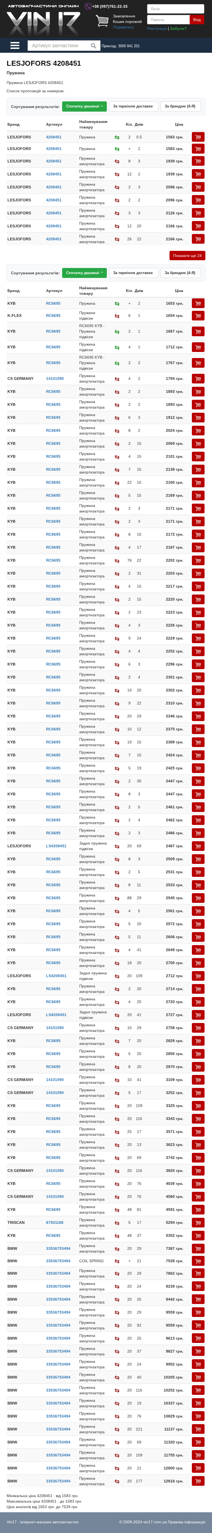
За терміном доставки (133, 106)
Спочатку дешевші (84, 106)
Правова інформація (186, 1522)
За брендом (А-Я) (180, 106)
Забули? (178, 28)
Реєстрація (157, 28)
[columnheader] (26, 124)
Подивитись (123, 27)
